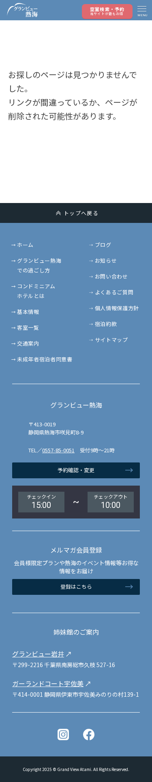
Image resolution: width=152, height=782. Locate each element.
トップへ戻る (81, 213)
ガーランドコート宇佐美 (47, 683)
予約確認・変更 (76, 470)
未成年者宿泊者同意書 (45, 359)
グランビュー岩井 (38, 654)
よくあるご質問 (114, 292)
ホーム (25, 244)
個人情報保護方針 (117, 308)
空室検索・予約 (107, 11)
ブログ (103, 244)
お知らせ (106, 260)
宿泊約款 (106, 324)
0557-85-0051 (58, 450)
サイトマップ (111, 339)
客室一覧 (28, 327)
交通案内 (28, 343)
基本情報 (28, 311)
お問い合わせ (111, 276)
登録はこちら (76, 586)
